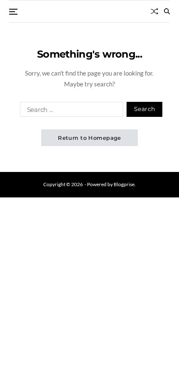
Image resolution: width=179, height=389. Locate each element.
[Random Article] (154, 11)
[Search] (167, 11)
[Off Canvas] (13, 12)
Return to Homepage (89, 137)
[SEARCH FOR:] (70, 111)
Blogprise (124, 184)
